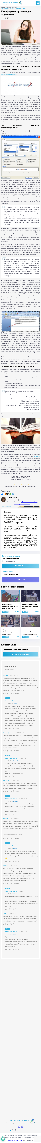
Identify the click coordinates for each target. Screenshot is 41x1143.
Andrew (15, 894)
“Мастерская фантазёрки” (29, 502)
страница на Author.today (22, 504)
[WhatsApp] (10, 494)
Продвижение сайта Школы (15, 1140)
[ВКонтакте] (2, 494)
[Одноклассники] (5, 494)
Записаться (19, 566)
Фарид (15, 703)
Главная (3, 7)
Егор (14, 934)
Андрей (15, 848)
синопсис (37, 456)
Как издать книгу (11, 7)
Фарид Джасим (17, 761)
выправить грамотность (8, 74)
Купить (19, 579)
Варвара (15, 801)
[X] (7, 494)
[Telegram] (13, 494)
